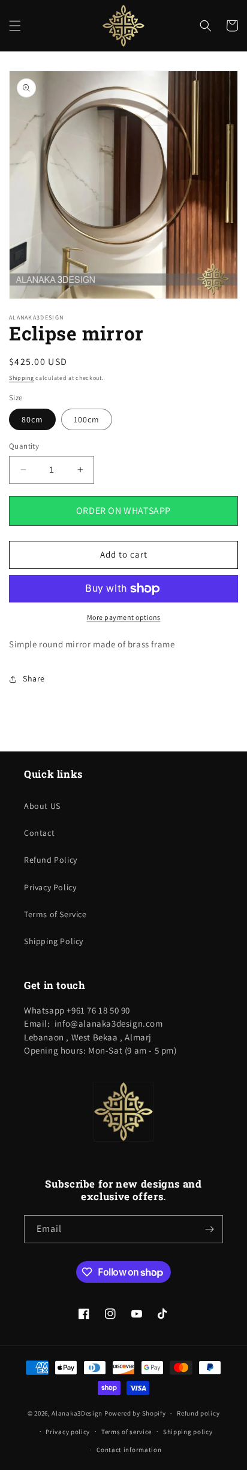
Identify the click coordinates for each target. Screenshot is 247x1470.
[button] (15, 26)
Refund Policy (50, 859)
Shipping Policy (53, 941)
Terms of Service (55, 914)
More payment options (124, 617)
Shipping (21, 378)
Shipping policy (188, 1432)
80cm (32, 419)
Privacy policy (68, 1432)
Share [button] (34, 678)
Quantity (24, 446)
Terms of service (126, 1432)
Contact (39, 832)
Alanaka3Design (77, 1413)
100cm (87, 419)
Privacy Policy (50, 887)
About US (42, 806)
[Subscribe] (209, 1229)
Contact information (129, 1449)
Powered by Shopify (135, 1413)
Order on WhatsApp (123, 510)
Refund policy (198, 1413)
